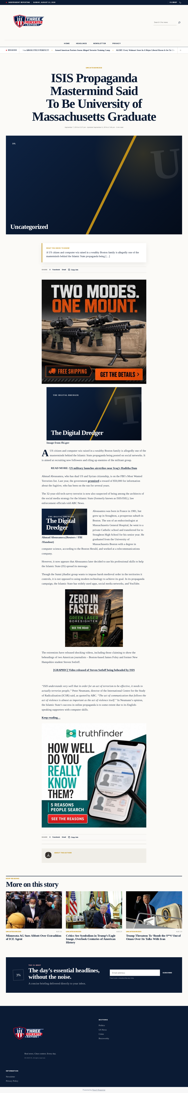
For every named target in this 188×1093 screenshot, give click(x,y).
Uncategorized (94, 68)
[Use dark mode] (180, 2)
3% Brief (173, 2)
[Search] (179, 22)
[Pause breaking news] (179, 50)
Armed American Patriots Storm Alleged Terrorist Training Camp (60, 50)
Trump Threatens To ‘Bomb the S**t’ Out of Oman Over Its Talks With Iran (153, 937)
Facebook (56, 270)
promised (93, 480)
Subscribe (167, 973)
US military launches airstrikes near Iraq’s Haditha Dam (103, 468)
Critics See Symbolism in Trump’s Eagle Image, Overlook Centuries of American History (90, 939)
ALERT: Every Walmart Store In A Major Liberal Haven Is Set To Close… (126, 50)
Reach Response (98, 1090)
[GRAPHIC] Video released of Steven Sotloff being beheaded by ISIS (94, 669)
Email (64, 270)
